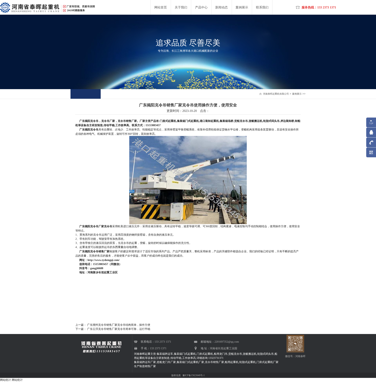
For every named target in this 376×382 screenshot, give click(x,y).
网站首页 (160, 7)
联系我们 (262, 7)
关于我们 (181, 7)
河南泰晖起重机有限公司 (276, 93)
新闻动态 (221, 7)
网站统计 (5, 379)
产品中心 (201, 7)
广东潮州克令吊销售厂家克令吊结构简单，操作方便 (118, 324)
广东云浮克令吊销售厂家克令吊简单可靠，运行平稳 (118, 329)
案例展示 (242, 7)
